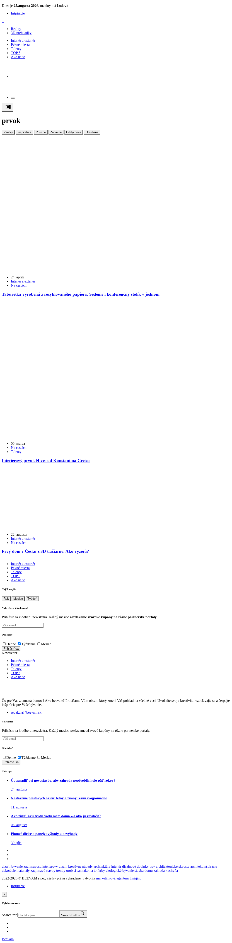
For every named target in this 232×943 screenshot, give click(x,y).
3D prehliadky (21, 33)
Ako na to (18, 57)
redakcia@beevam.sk (26, 712)
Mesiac (18, 598)
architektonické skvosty (172, 866)
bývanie (17, 866)
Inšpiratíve (24, 132)
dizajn (6, 866)
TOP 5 (15, 53)
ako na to (90, 870)
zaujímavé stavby (43, 870)
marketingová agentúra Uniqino (118, 878)
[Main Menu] (7, 107)
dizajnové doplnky (135, 866)
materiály (23, 870)
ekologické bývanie (120, 870)
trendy (60, 870)
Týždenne (28, 644)
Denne (11, 644)
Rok (6, 598)
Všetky (8, 132)
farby (101, 870)
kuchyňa (172, 870)
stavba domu (144, 870)
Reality (16, 29)
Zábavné (56, 132)
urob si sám (74, 870)
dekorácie (9, 870)
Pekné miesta (20, 45)
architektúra (102, 866)
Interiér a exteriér (23, 40)
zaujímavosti (32, 866)
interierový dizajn (54, 866)
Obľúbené (92, 132)
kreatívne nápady (80, 866)
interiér (116, 866)
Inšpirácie (18, 13)
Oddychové (73, 132)
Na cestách (19, 285)
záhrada (159, 870)
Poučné (41, 132)
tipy (152, 866)
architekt (196, 866)
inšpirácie (210, 866)
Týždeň (32, 598)
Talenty (16, 49)
